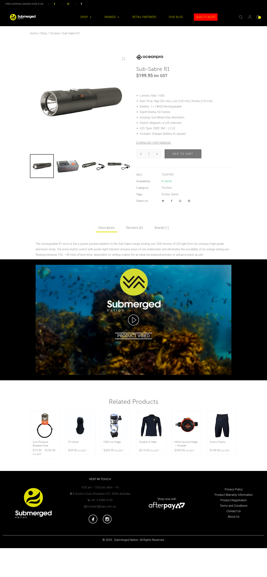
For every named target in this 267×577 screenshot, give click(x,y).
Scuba (165, 194)
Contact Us (233, 511)
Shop (43, 33)
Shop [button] (84, 17)
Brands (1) (162, 228)
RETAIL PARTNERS (144, 17)
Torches (55, 33)
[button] (123, 58)
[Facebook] (172, 201)
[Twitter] (163, 201)
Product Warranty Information (234, 495)
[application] (133, 320)
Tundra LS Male (147, 442)
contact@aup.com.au (102, 506)
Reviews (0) (134, 228)
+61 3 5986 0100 (102, 500)
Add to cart (183, 153)
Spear (175, 194)
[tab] (106, 227)
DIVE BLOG (176, 17)
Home (34, 33)
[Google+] (180, 201)
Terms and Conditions (233, 505)
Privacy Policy (234, 489)
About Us (233, 516)
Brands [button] (110, 17)
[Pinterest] (189, 201)
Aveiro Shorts (217, 442)
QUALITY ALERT (206, 17)
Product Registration (234, 500)
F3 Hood (73, 442)
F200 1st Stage (112, 442)
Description (106, 228)
